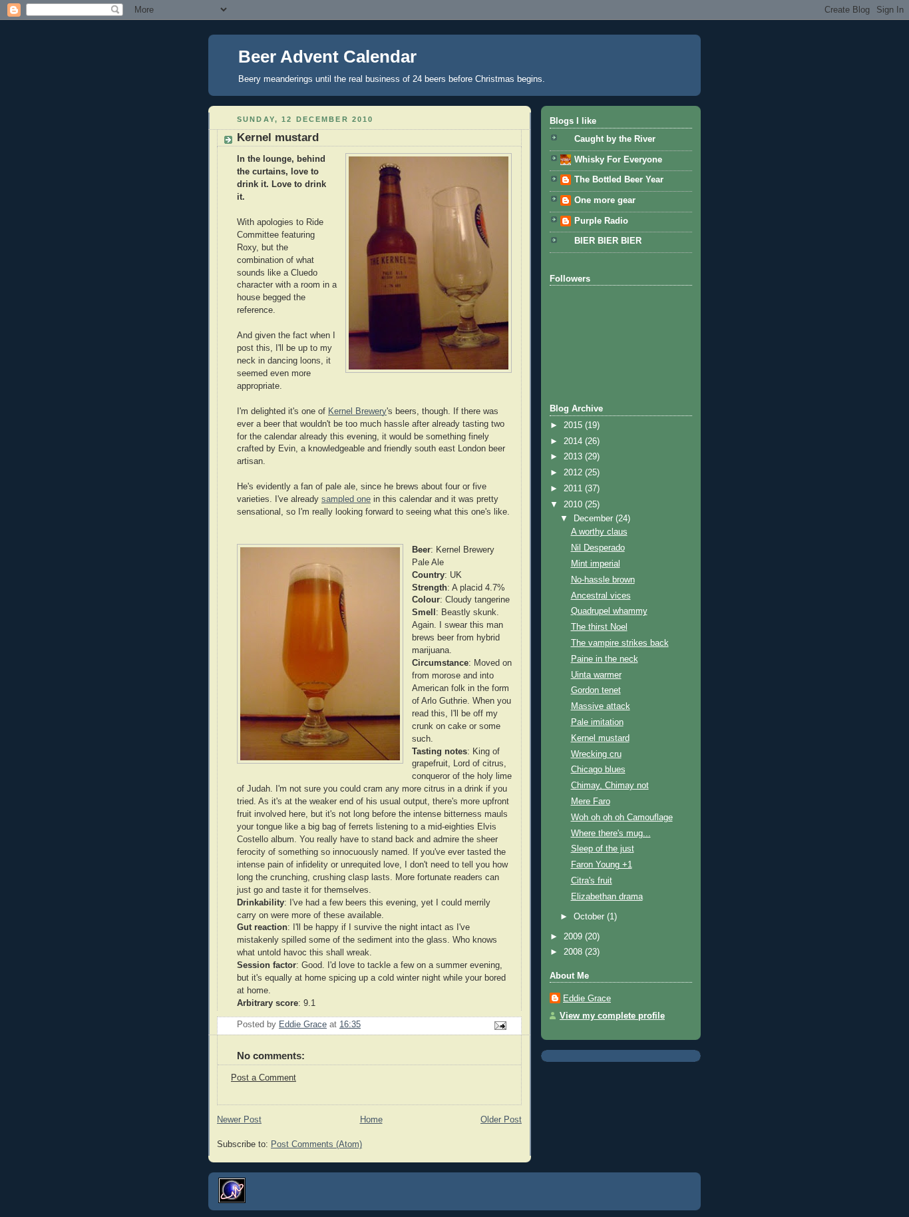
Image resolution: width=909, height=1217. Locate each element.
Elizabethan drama (607, 896)
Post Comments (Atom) (316, 1144)
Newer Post (239, 1119)
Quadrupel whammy (609, 611)
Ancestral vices (601, 596)
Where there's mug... (611, 833)
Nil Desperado (598, 548)
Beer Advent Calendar (327, 57)
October (590, 916)
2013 (574, 456)
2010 (574, 504)
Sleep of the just (602, 848)
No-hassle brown (603, 580)
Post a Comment (263, 1078)
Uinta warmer (596, 675)
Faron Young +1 (601, 864)
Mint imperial (595, 564)
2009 (574, 936)
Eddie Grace (587, 998)
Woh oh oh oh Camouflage (622, 817)
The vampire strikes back (620, 643)
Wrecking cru (596, 754)
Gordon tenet (596, 690)
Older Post (501, 1119)
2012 (574, 472)
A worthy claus (599, 532)
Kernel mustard (600, 738)
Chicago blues (598, 769)
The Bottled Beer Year (618, 179)
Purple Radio (601, 221)
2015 (574, 425)
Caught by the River (614, 139)
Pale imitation (597, 722)
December (595, 518)
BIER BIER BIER (607, 241)
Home (371, 1119)
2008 (574, 952)
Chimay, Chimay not (610, 785)
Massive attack (600, 706)
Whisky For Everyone (618, 159)
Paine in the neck (604, 659)
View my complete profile (612, 1016)
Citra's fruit (591, 880)
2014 (574, 441)
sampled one (346, 499)
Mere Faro (590, 801)
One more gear (605, 200)
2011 (574, 488)
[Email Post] (500, 1025)
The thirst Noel (599, 627)
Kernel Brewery (357, 411)
